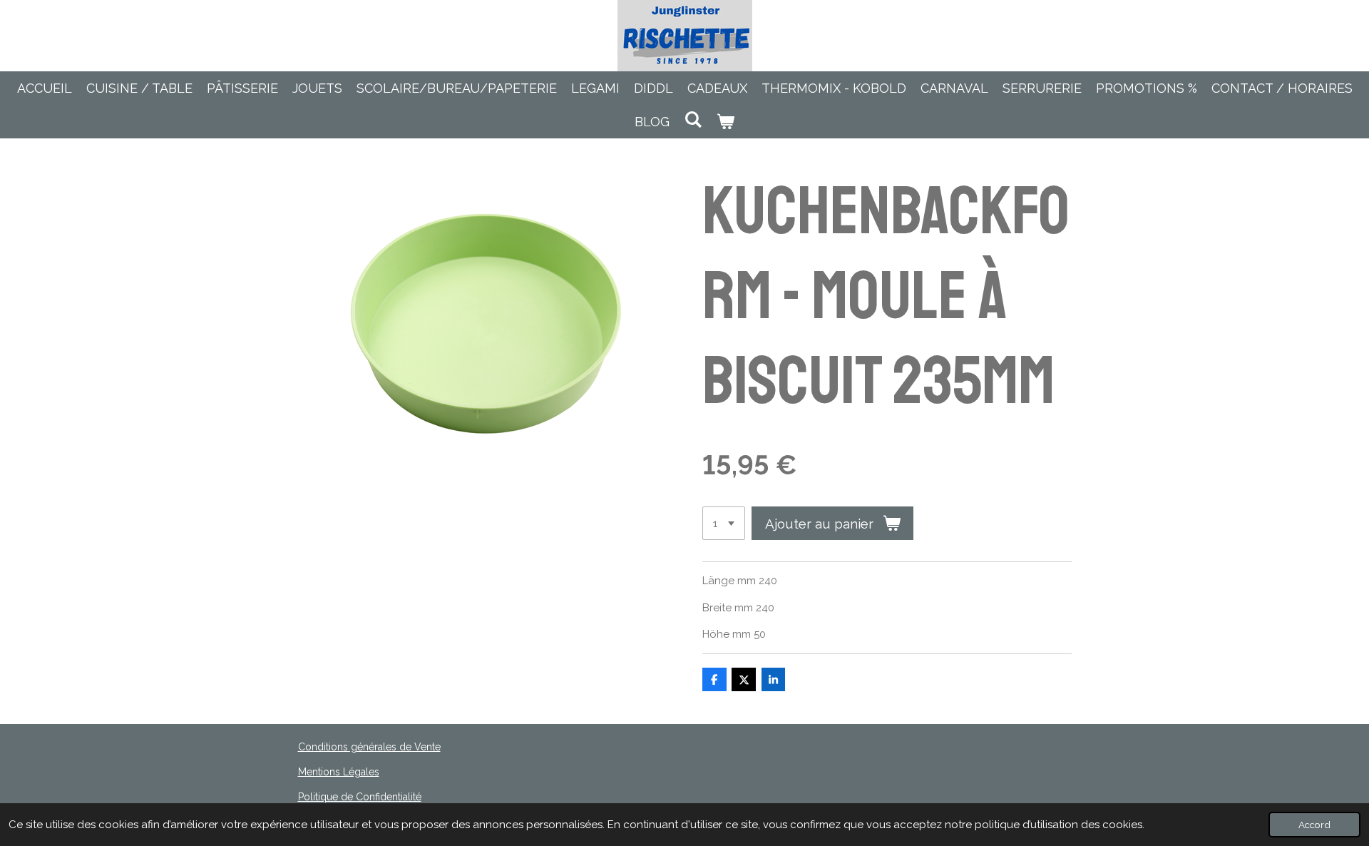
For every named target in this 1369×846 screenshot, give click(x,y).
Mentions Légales (338, 772)
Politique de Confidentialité (359, 796)
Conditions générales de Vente (369, 747)
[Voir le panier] (725, 121)
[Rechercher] (693, 119)
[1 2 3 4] (723, 523)
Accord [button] (1314, 824)
